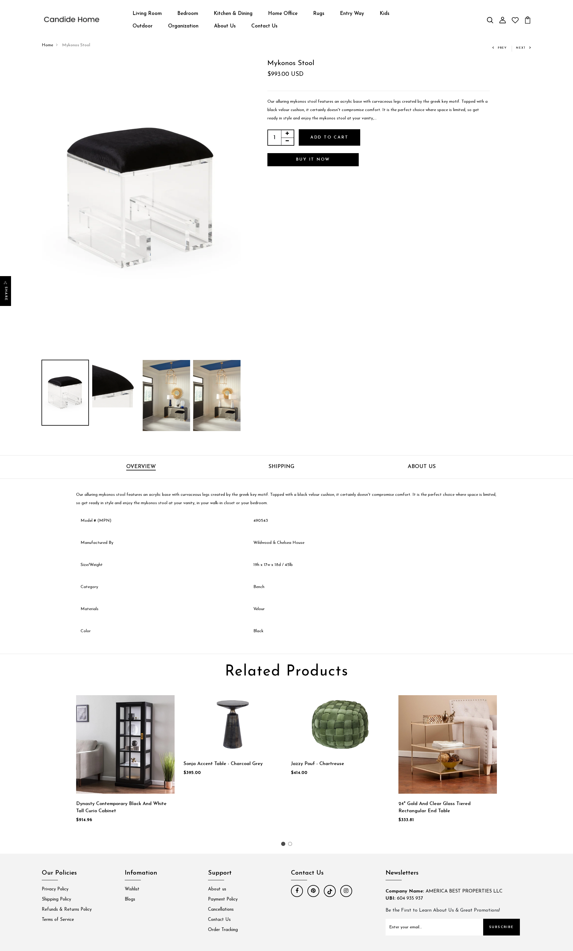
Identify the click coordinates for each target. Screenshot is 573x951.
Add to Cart (329, 137)
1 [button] (284, 845)
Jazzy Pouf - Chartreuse (317, 763)
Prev (502, 48)
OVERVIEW (141, 467)
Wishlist (132, 889)
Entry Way (352, 13)
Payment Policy (223, 899)
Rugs (318, 13)
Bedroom (187, 13)
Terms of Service (58, 920)
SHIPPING (281, 467)
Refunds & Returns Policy (67, 909)
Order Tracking (223, 930)
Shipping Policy (56, 899)
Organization (183, 26)
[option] (141, 198)
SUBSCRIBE (501, 927)
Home (47, 45)
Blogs (130, 899)
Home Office (283, 13)
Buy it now (313, 159)
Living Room (147, 13)
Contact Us (264, 26)
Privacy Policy (55, 889)
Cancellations (221, 909)
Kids (384, 13)
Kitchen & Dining (233, 13)
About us (217, 889)
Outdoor (143, 26)
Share (5, 294)
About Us (225, 26)
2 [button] (291, 845)
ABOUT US (422, 467)
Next (521, 48)
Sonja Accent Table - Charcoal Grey (223, 763)
